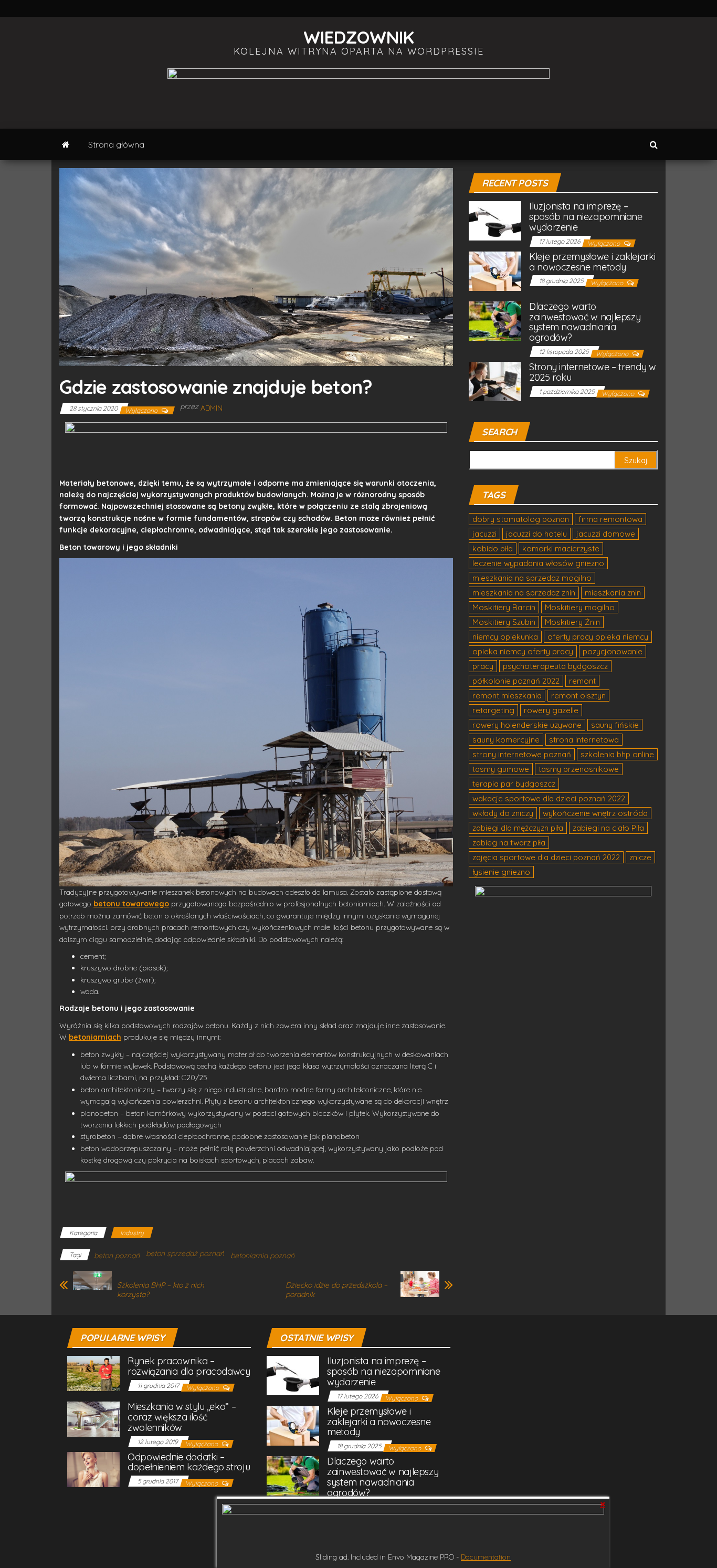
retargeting (493, 710)
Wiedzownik (358, 37)
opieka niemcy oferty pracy (522, 651)
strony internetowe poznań (521, 754)
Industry (132, 1233)
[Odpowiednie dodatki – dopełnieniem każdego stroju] (93, 1468)
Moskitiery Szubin (503, 622)
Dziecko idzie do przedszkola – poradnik (336, 1289)
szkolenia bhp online (617, 754)
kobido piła (492, 548)
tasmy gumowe (500, 769)
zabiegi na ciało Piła (608, 828)
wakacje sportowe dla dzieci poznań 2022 (548, 798)
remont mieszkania (507, 696)
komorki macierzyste (560, 548)
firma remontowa (610, 519)
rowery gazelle (551, 710)
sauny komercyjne (506, 740)
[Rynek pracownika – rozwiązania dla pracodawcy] (93, 1373)
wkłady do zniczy (502, 813)
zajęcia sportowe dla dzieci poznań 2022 (546, 857)
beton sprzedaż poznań (185, 1253)
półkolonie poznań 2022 (516, 681)
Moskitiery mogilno (580, 607)
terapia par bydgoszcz (513, 784)
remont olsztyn (578, 696)
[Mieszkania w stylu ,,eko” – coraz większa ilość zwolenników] (93, 1419)
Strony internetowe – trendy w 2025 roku (592, 372)
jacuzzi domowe (605, 534)
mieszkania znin (613, 593)
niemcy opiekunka (505, 637)
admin (212, 408)
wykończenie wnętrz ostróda (595, 813)
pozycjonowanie (612, 651)
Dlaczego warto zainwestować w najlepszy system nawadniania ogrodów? (584, 321)
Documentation (486, 1557)
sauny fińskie (615, 725)
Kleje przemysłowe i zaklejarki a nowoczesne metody (592, 261)
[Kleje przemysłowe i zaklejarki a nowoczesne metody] (495, 270)
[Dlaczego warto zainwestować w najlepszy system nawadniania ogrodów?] (495, 320)
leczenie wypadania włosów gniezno (538, 563)
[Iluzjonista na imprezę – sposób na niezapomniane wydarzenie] (495, 220)
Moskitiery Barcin (503, 607)
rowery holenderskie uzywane (527, 725)
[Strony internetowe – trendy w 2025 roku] (495, 380)
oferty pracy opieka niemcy (597, 637)
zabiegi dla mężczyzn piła (517, 828)
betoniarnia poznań (262, 1255)
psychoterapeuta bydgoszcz (555, 666)
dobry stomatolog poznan (520, 519)
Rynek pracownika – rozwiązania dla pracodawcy (189, 1366)
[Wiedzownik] (65, 144)
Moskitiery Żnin (572, 622)
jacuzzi (484, 534)
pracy (482, 666)
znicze (640, 857)
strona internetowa (584, 740)
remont (582, 681)
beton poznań (117, 1255)
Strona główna (116, 144)
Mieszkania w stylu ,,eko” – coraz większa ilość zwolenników (182, 1417)
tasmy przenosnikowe (579, 769)
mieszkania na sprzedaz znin (523, 593)
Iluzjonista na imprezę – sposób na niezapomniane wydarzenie (585, 216)
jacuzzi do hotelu (536, 534)
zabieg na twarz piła (508, 843)
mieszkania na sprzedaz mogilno (532, 578)
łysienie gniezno (501, 872)
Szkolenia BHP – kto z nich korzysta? (160, 1289)
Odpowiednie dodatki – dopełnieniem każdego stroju (189, 1462)
